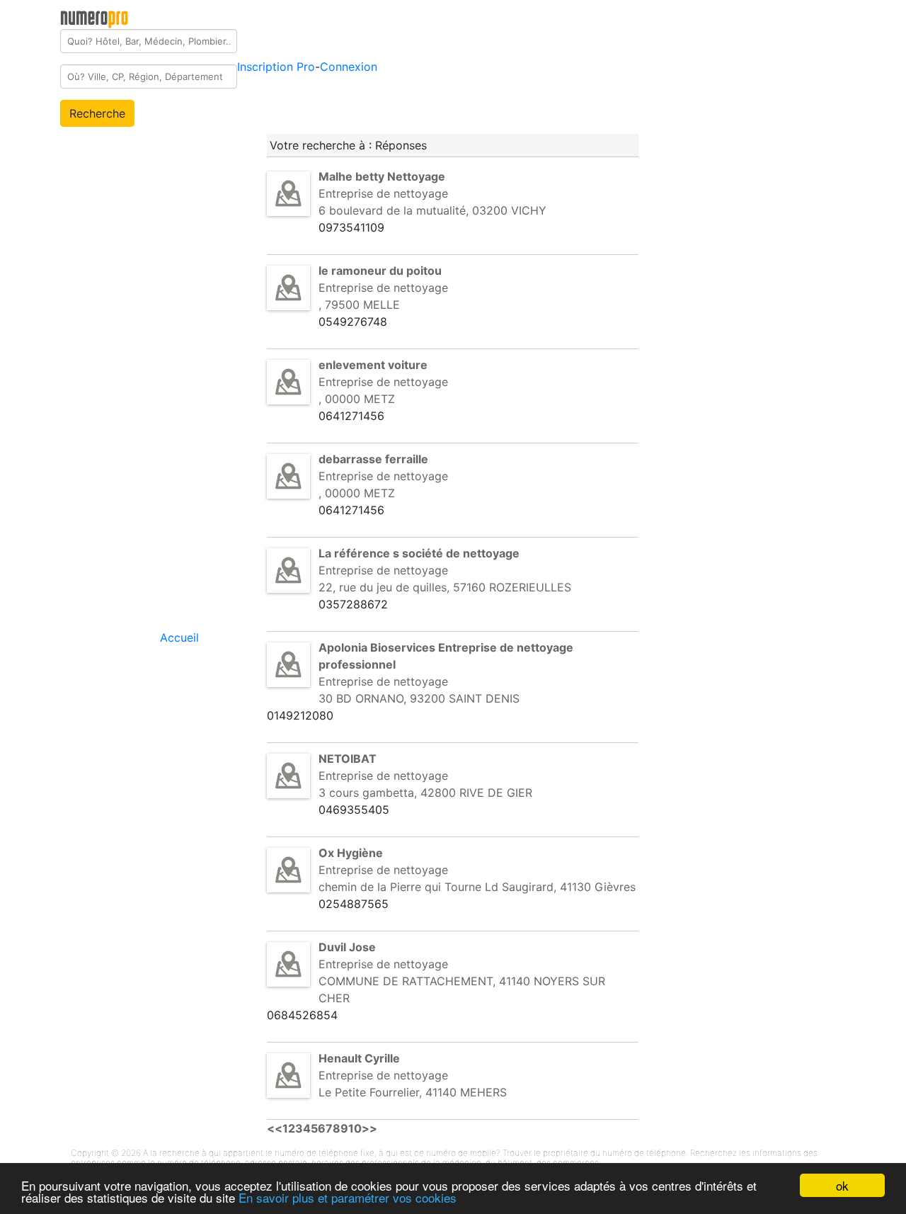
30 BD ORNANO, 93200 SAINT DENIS (419, 698)
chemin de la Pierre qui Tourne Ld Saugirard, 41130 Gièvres (477, 887)
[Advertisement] (766, 215)
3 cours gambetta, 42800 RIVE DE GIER (425, 792)
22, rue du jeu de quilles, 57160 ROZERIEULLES (445, 587)
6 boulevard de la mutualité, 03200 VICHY (432, 210)
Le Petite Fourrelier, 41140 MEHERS (413, 1092)
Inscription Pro (276, 66)
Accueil (179, 637)
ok (842, 1185)
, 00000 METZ (357, 399)
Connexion (348, 66)
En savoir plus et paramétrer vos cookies (348, 1197)
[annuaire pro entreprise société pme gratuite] (94, 16)
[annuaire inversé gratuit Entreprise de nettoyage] (288, 193)
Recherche (97, 113)
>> (369, 1128)
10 (355, 1128)
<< (274, 1128)
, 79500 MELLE (359, 304)
